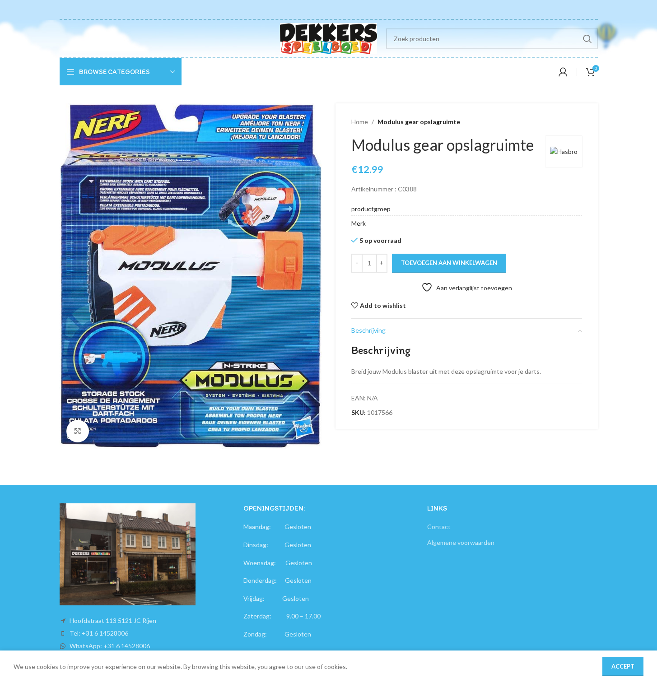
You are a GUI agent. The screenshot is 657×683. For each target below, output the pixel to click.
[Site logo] (328, 38)
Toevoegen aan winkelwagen (449, 262)
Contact (439, 526)
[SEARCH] (587, 38)
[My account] (563, 72)
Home (359, 121)
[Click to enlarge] (77, 431)
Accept (622, 666)
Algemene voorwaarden (460, 542)
